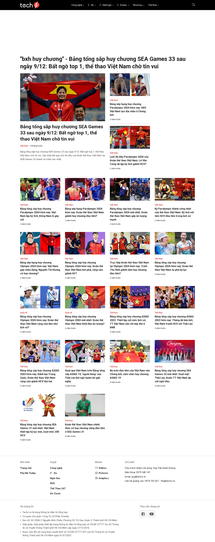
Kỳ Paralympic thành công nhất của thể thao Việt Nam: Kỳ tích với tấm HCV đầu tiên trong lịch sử (174, 212)
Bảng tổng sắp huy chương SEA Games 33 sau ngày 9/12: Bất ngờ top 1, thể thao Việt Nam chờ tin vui (61, 133)
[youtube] (151, 514)
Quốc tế (23, 312)
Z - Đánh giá (105, 5)
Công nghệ (76, 5)
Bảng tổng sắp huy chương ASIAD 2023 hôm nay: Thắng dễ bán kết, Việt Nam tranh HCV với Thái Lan (174, 320)
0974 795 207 (152, 481)
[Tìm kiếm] (191, 5)
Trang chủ (25, 468)
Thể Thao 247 (57, 488)
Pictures (103, 473)
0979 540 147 (143, 472)
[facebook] (143, 514)
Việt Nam (24, 146)
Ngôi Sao (55, 478)
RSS (52, 483)
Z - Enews (122, 5)
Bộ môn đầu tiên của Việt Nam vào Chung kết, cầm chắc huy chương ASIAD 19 (130, 374)
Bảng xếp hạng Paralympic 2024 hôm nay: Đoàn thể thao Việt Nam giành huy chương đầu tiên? (84, 212)
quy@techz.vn (138, 476)
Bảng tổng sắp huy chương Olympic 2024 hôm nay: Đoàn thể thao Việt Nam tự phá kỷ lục (174, 266)
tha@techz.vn (168, 481)
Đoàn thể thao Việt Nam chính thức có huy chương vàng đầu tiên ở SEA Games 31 (85, 428)
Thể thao (152, 5)
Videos (102, 468)
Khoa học (137, 5)
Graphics (104, 478)
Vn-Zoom (55, 493)
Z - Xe (91, 5)
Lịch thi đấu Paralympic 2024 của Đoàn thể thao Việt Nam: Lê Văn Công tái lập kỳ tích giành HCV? (129, 160)
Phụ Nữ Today (28, 473)
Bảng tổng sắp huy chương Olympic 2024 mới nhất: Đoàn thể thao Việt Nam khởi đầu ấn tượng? (85, 320)
